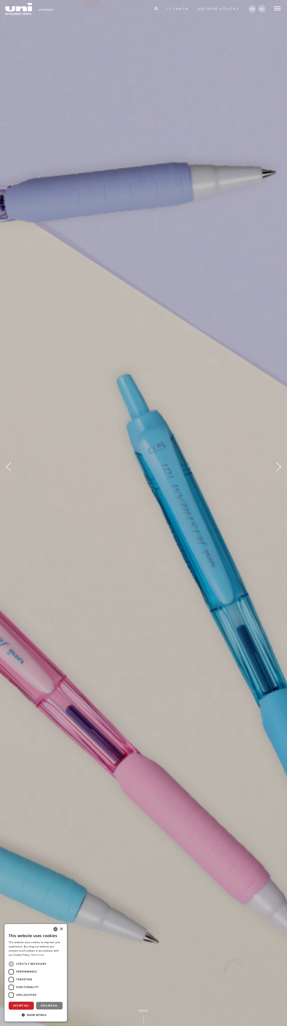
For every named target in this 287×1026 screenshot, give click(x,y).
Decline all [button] (49, 1005)
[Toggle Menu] (277, 8)
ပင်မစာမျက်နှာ (176, 8)
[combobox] (55, 929)
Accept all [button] (21, 1005)
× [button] (61, 929)
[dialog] (35, 973)
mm (252, 9)
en (261, 9)
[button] (36, 1014)
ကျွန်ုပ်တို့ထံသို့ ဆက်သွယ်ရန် (217, 8)
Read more (38, 955)
